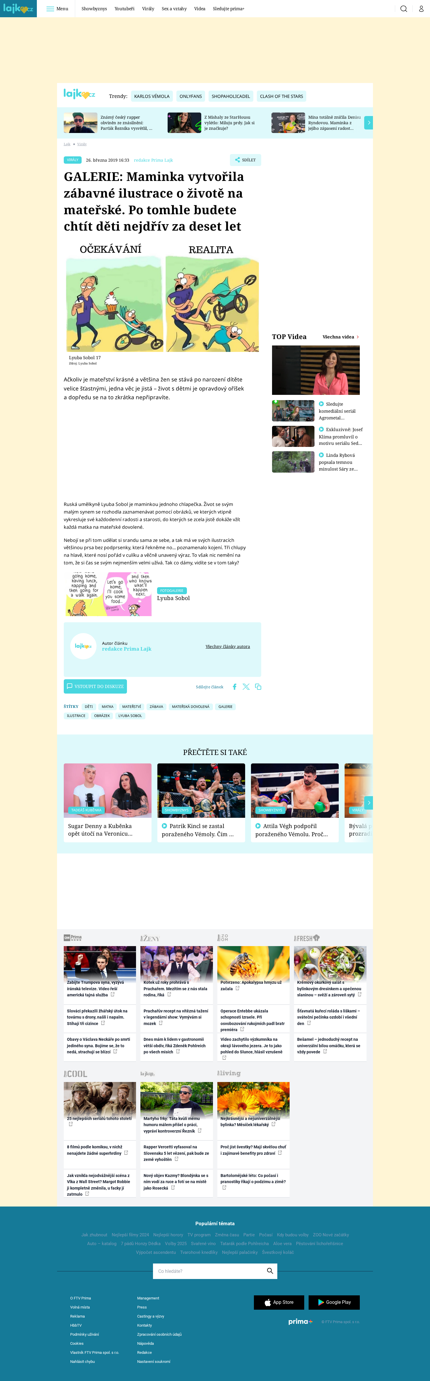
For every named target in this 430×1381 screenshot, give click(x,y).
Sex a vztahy (174, 8)
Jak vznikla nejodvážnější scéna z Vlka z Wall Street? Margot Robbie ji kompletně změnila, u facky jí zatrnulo (98, 1185)
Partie (249, 1234)
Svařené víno (203, 1243)
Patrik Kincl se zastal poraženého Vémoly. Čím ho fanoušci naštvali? (199, 830)
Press (142, 1307)
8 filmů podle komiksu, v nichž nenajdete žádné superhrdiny (94, 1150)
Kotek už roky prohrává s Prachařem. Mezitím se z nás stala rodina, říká (175, 988)
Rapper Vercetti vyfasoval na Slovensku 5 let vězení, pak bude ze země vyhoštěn (176, 1153)
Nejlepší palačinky (240, 1252)
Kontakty (144, 1325)
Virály (148, 8)
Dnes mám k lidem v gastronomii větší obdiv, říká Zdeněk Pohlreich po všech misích (175, 1045)
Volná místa (80, 1307)
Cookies (77, 1343)
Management (148, 1298)
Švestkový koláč (278, 1252)
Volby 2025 (176, 1243)
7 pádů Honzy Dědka (141, 1243)
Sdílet (248, 161)
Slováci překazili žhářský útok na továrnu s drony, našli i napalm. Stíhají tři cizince (97, 1017)
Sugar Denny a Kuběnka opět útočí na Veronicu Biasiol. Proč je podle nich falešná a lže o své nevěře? (103, 830)
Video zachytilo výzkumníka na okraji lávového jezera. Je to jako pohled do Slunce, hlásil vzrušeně (252, 1045)
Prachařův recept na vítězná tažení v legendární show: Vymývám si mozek (176, 1017)
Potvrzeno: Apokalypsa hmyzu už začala (251, 985)
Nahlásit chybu (82, 1361)
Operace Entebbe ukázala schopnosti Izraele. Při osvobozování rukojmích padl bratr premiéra (253, 1020)
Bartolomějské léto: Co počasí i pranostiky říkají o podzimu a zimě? (253, 1178)
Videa (199, 8)
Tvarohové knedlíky (199, 1252)
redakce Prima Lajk (153, 160)
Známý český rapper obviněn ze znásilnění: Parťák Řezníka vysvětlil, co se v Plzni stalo (127, 125)
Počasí (266, 1234)
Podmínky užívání (84, 1334)
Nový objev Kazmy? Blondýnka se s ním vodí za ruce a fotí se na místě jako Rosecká (176, 1181)
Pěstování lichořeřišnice (319, 1243)
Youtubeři (125, 8)
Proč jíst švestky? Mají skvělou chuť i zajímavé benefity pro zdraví (253, 1150)
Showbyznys (94, 8)
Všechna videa (339, 337)
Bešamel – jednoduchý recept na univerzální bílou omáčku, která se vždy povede (328, 1045)
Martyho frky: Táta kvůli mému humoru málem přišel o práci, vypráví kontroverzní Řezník (172, 1124)
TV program (199, 1234)
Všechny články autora (228, 646)
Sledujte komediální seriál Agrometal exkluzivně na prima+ (337, 417)
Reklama (77, 1316)
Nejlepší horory (168, 1234)
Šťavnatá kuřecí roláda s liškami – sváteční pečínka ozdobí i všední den (328, 1017)
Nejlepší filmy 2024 (130, 1234)
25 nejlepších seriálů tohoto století (99, 1118)
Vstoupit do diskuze (99, 686)
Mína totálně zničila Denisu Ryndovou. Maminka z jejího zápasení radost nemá (334, 125)
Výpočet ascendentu (156, 1252)
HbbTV (76, 1325)
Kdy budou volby (293, 1234)
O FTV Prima (80, 1298)
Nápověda (145, 1343)
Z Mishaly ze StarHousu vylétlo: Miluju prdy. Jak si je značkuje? (229, 122)
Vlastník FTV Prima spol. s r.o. (94, 1352)
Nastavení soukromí (153, 1361)
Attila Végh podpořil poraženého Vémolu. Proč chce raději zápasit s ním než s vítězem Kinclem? (289, 830)
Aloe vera (282, 1243)
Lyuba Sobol (173, 598)
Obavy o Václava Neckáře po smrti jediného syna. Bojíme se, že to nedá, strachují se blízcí (98, 1045)
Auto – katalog (101, 1243)
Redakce (144, 1352)
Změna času (227, 1234)
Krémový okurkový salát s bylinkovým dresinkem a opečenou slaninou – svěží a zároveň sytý (329, 988)
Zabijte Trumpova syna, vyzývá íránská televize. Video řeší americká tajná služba (95, 988)
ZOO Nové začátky (331, 1234)
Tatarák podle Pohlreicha (244, 1243)
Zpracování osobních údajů (159, 1334)
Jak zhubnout (94, 1234)
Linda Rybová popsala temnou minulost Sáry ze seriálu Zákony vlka (339, 465)
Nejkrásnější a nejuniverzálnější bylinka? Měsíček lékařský (250, 1121)
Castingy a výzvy (150, 1316)
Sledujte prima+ (229, 8)
